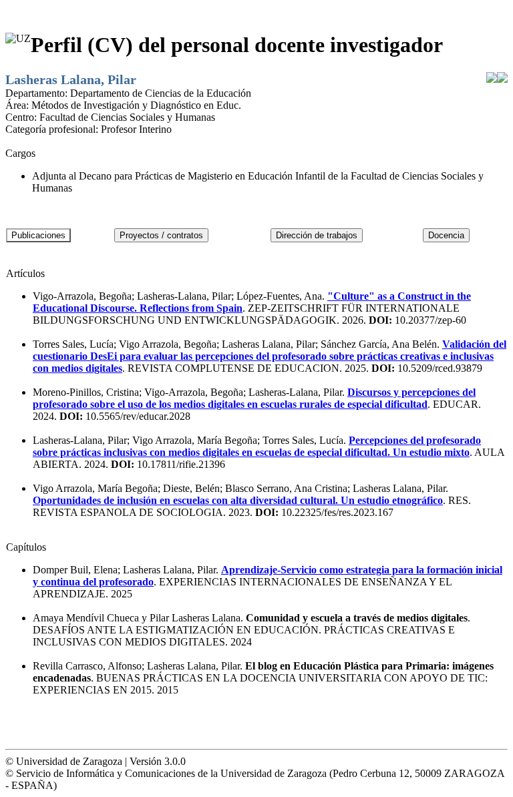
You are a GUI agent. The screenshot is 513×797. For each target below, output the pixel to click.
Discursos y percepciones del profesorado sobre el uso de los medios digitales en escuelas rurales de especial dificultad (254, 398)
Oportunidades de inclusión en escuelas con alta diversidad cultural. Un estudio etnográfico (238, 500)
